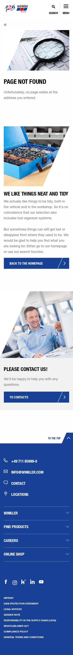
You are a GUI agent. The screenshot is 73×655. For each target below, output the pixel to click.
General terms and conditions (24, 637)
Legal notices (13, 609)
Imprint (8, 597)
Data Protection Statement (21, 603)
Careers (11, 540)
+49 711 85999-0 (24, 461)
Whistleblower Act (16, 625)
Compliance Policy (16, 631)
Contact (18, 483)
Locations (19, 494)
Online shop (14, 554)
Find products (16, 526)
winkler (11, 513)
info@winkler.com (27, 472)
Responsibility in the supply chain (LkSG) (30, 620)
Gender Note (12, 614)
